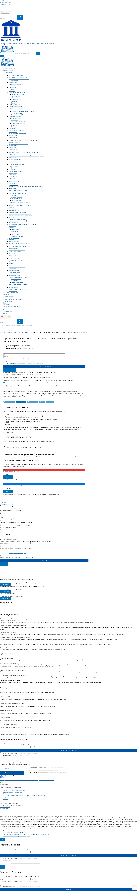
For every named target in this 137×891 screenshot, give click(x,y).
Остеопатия (12, 157)
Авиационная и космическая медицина (21, 74)
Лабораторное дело (14, 258)
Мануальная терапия (15, 142)
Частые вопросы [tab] (33, 401)
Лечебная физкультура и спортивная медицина (23, 140)
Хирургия (14, 125)
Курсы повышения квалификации (13, 792)
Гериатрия (12, 91)
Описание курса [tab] (9, 401)
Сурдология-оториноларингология (19, 202)
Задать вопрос (10, 370)
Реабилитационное (17, 282)
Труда (13, 103)
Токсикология (13, 209)
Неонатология (13, 149)
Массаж (11, 262)
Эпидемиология (14, 241)
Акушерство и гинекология (17, 75)
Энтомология (13, 291)
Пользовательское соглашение (12, 831)
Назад (4, 564)
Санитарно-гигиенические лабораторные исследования (26, 186)
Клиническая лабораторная (19, 109)
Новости (8, 308)
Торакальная (15, 234)
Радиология (12, 174)
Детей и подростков (17, 94)
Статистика (12, 265)
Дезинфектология (14, 104)
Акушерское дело (14, 245)
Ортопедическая (16, 197)
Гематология (12, 87)
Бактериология (13, 80)
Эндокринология (16, 127)
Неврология (12, 147)
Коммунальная (15, 96)
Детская (13, 195)
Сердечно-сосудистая (18, 233)
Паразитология (13, 166)
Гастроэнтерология (14, 86)
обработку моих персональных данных (25, 361)
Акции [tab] (42, 401)
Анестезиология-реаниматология (19, 79)
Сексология (12, 188)
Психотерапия (13, 173)
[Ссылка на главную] (10, 41)
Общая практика (14, 270)
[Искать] (20, 17)
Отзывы (8, 304)
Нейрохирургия (16, 229)
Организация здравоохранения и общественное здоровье (26, 156)
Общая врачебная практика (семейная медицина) (24, 152)
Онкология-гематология (18, 121)
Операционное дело (15, 272)
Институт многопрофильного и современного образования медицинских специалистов (27, 43)
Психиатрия (12, 169)
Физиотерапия (13, 222)
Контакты (5, 313)
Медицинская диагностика (17, 108)
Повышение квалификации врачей (14, 794)
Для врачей (9, 72)
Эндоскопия (12, 239)
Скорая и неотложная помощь (18, 284)
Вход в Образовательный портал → (25, 53)
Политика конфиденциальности (13, 832)
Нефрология (12, 150)
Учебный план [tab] (21, 401)
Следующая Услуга (6, 504)
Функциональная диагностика (18, 289)
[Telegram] (3, 777)
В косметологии (16, 279)
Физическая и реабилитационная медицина (22, 224)
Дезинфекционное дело (16, 255)
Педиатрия (12, 183)
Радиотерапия (13, 176)
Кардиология (15, 118)
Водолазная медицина (16, 84)
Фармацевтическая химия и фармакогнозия (22, 221)
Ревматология (13, 178)
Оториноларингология (16, 159)
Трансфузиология (14, 210)
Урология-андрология (18, 123)
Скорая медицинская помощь (18, 190)
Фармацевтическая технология (18, 219)
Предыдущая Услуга (7, 502)
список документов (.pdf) (11, 471)
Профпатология (13, 168)
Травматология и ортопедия (17, 212)
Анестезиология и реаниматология (19, 246)
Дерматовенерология (15, 106)
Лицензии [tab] (50, 401)
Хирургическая (16, 200)
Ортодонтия (12, 161)
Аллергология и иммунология (18, 77)
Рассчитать (5, 598)
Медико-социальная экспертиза (18, 144)
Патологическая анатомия (16, 164)
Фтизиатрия (12, 226)
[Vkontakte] (1, 777)
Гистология (12, 253)
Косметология (13, 137)
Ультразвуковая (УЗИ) (17, 115)
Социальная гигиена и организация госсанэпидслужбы (26, 192)
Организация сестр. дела (19, 277)
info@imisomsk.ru (5, 4)
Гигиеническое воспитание (17, 92)
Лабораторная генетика (16, 139)
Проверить (5, 584)
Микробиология (14, 145)
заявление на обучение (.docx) (12, 485)
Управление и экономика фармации (20, 214)
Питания (14, 101)
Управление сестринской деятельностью (21, 215)
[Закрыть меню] (2, 56)
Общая (13, 98)
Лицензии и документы (13, 306)
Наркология (12, 268)
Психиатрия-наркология (16, 171)
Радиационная (16, 99)
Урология (11, 217)
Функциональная (16, 113)
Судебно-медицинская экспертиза (19, 203)
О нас (4, 303)
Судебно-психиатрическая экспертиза (20, 205)
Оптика (11, 263)
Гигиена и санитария (15, 251)
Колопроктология (14, 135)
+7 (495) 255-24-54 (5, 0)
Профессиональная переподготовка (14, 790)
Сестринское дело (14, 275)
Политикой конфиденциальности (31, 358)
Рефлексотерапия (14, 181)
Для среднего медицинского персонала (18, 243)
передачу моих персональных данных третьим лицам (29, 363)
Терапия (11, 207)
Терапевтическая (16, 198)
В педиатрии (15, 280)
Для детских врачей (15, 116)
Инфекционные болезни (16, 130)
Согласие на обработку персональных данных (16, 836)
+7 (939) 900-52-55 (5, 2)
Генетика (11, 89)
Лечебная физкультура (15, 260)
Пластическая (15, 231)
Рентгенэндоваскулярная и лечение (22, 111)
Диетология (12, 128)
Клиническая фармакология (17, 133)
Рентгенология (13, 180)
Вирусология (13, 82)
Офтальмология (13, 162)
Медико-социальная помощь (17, 267)
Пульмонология (13, 185)
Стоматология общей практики (18, 193)
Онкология (14, 120)
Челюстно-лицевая (17, 236)
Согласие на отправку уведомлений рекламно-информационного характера (26, 834)
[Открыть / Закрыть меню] (38, 53)
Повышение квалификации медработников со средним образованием (24, 795)
